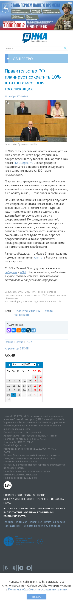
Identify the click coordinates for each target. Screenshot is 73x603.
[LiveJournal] (28, 330)
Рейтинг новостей (15, 516)
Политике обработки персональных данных (38, 589)
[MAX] (9, 330)
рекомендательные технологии (20, 474)
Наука (7, 502)
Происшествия (45, 499)
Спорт (31, 499)
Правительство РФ (27, 311)
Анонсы (61, 508)
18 (13, 390)
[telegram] (22, 570)
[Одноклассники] (18, 330)
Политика (10, 495)
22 (34, 390)
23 (40, 390)
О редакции (53, 525)
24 (8, 395)
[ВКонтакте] (14, 330)
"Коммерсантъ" (24, 163)
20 (24, 390)
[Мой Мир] (23, 330)
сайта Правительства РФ (24, 144)
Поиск (32, 522)
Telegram (11, 272)
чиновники (22, 315)
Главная (9, 342)
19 (19, 390)
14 (29, 385)
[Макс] (29, 570)
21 (29, 390)
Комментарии (45, 512)
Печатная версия (54, 522)
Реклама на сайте (34, 525)
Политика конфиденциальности (20, 477)
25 (13, 395)
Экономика (24, 495)
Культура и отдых (15, 499)
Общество (39, 495)
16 (40, 385)
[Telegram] (33, 330)
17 (8, 390)
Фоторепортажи (14, 508)
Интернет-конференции (40, 508)
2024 (29, 342)
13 (24, 385)
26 (19, 395)
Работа (48, 311)
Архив (19, 342)
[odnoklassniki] (14, 570)
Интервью (30, 512)
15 (34, 385)
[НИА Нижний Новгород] (34, 42)
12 (19, 385)
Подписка (21, 522)
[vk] (7, 570)
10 (8, 385)
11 (14, 385)
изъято (38, 257)
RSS (40, 522)
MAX (23, 272)
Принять (36, 597)
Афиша (59, 499)
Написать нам (12, 525)
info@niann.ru (18, 445)
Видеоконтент (13, 512)
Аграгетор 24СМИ (17, 348)
